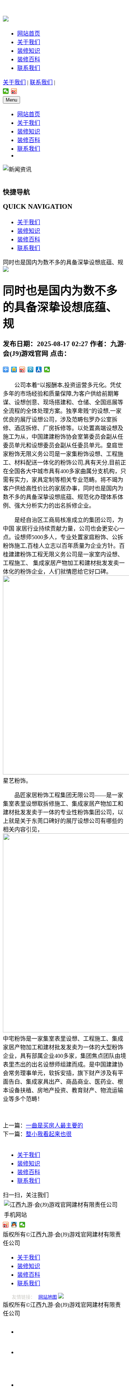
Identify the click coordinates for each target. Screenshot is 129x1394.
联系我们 (28, 68)
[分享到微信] (6, 91)
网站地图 (47, 1297)
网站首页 (28, 33)
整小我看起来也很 (49, 1134)
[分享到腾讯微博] (31, 369)
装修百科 (28, 59)
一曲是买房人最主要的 (54, 1125)
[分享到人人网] (39, 369)
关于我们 (28, 42)
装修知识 (28, 51)
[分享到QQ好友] (14, 1225)
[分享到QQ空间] (14, 369)
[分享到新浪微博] (14, 91)
